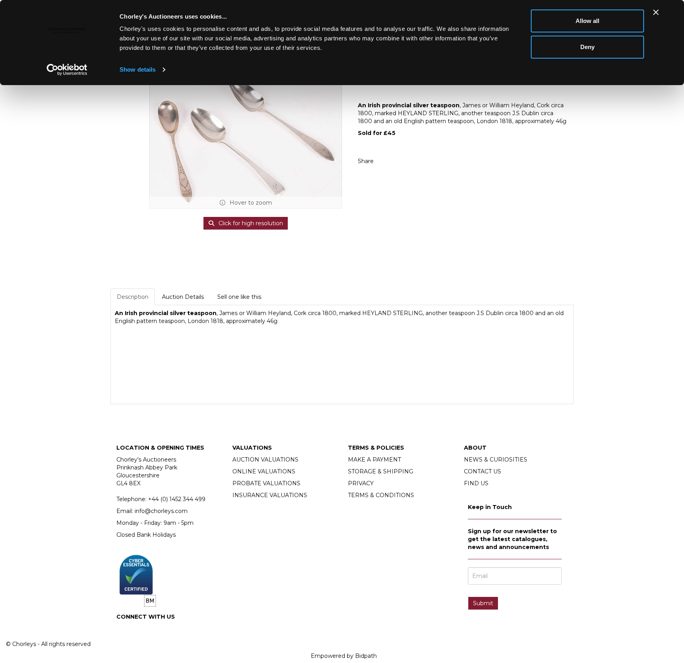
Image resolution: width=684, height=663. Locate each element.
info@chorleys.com (161, 511)
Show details (138, 69)
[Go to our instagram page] (403, 161)
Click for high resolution (250, 223)
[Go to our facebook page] (123, 630)
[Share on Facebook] (386, 161)
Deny (587, 47)
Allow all (587, 20)
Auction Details (183, 296)
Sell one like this (239, 296)
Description (132, 296)
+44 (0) (176, 499)
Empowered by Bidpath (344, 655)
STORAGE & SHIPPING (380, 471)
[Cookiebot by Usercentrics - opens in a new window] (67, 70)
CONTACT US (482, 471)
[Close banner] (656, 12)
